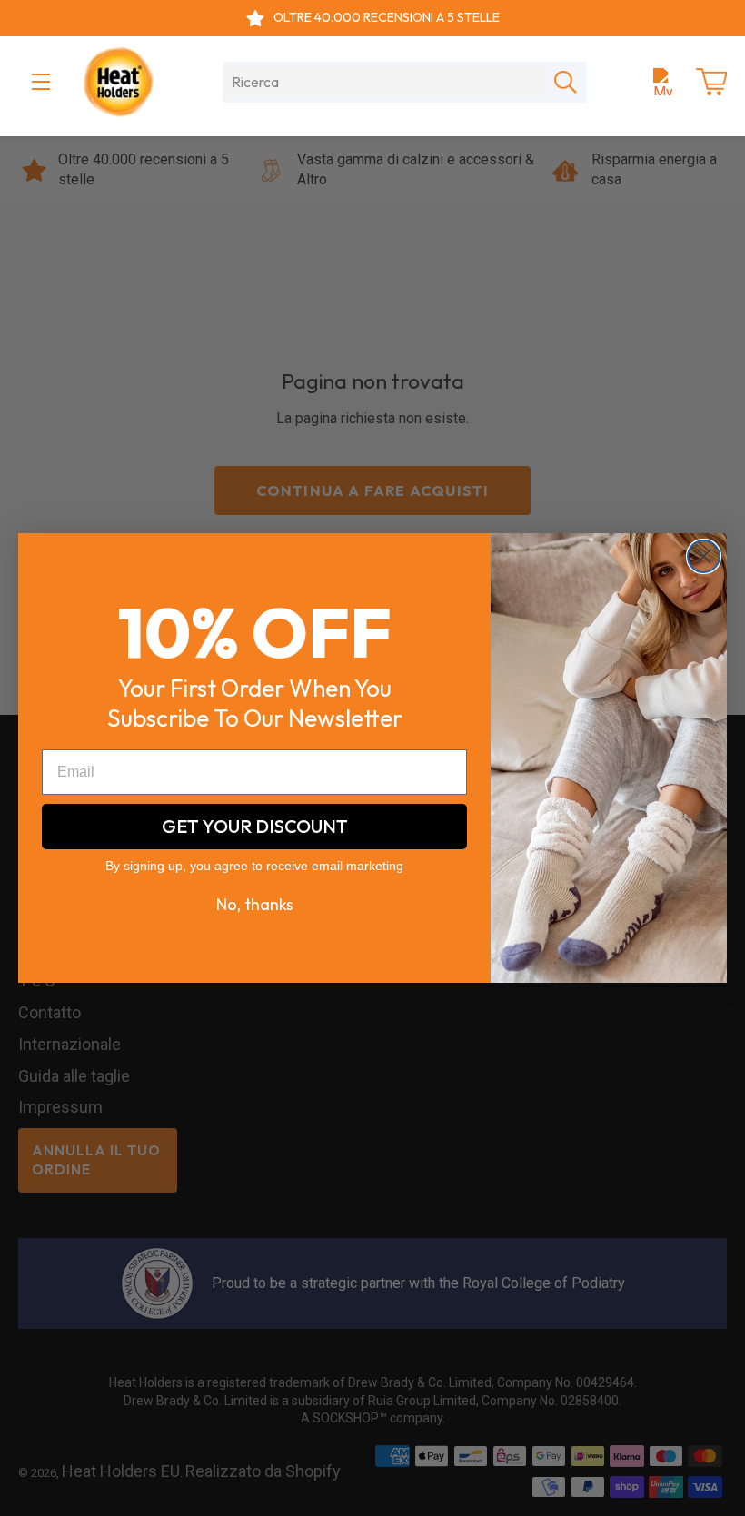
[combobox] (384, 81)
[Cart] (711, 81)
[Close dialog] (704, 556)
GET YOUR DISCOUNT (255, 826)
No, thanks (254, 904)
